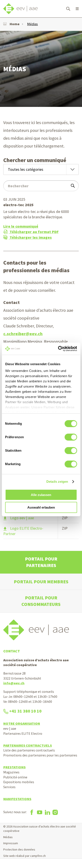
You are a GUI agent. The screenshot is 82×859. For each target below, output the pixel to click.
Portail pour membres (41, 582)
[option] (41, 69)
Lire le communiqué (20, 226)
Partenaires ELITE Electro (22, 733)
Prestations (14, 767)
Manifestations (17, 799)
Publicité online (15, 777)
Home (14, 24)
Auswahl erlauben (41, 507)
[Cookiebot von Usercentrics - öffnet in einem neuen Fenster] (58, 349)
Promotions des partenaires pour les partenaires (40, 755)
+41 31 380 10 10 (25, 711)
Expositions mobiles (18, 782)
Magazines (11, 772)
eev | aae (9, 728)
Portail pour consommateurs (41, 601)
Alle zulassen (41, 495)
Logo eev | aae (22, 517)
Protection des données (19, 849)
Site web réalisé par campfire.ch (24, 856)
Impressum (10, 843)
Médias (32, 24)
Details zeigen (57, 481)
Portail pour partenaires (41, 562)
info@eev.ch (13, 683)
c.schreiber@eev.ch (23, 333)
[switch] (71, 437)
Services (9, 787)
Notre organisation (21, 723)
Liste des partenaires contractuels (29, 750)
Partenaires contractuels (27, 745)
